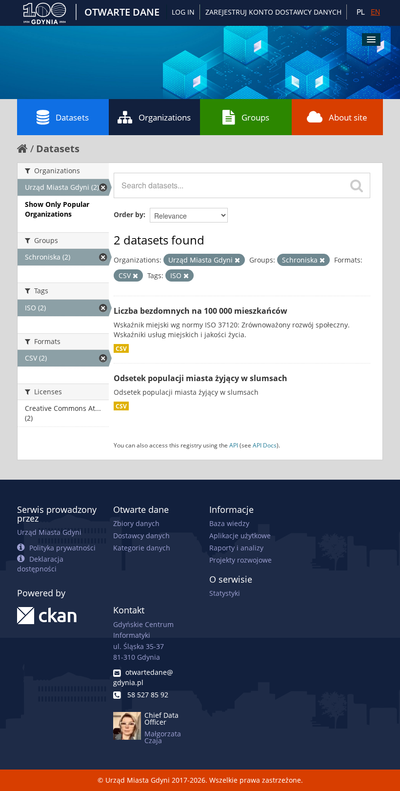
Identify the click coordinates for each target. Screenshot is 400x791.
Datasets (72, 117)
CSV (121, 348)
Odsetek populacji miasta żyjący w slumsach (200, 378)
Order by (128, 214)
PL (361, 12)
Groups (255, 117)
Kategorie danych (141, 547)
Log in (183, 12)
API (233, 445)
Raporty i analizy (236, 547)
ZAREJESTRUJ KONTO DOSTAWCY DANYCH (273, 12)
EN (375, 12)
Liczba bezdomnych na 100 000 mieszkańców (200, 310)
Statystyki (224, 593)
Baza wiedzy (229, 523)
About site (348, 117)
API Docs (265, 445)
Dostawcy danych (141, 535)
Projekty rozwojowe (240, 560)
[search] (356, 185)
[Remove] (237, 260)
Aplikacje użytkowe (240, 535)
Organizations (165, 117)
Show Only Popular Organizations (57, 209)
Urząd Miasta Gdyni (49, 532)
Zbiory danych (136, 523)
